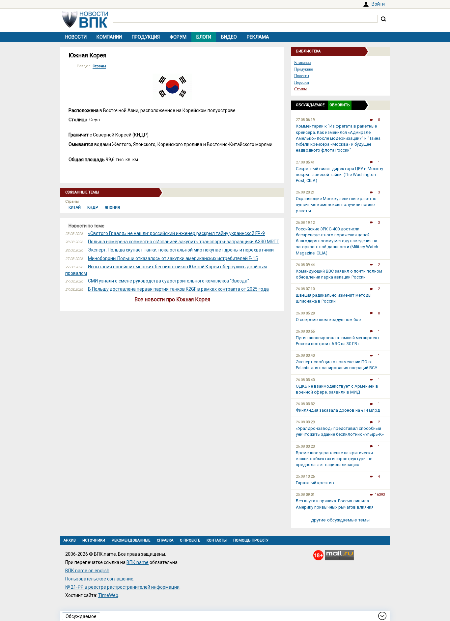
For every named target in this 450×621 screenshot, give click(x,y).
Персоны (301, 82)
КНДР (92, 207)
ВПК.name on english (87, 570)
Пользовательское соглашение (99, 578)
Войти (378, 4)
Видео (229, 37)
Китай (75, 207)
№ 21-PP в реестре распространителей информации (122, 587)
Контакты (217, 540)
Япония (112, 207)
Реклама (258, 37)
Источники (93, 540)
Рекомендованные (131, 540)
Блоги (203, 37)
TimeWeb (108, 595)
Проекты (301, 76)
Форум (178, 37)
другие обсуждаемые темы (340, 519)
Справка (165, 540)
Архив (70, 540)
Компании (109, 37)
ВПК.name (138, 562)
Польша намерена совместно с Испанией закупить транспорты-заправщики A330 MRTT (183, 241)
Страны (99, 66)
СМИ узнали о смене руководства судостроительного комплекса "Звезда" (168, 280)
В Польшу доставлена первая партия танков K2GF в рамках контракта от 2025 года (178, 289)
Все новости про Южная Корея (172, 299)
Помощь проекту (250, 540)
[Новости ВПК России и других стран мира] (85, 26)
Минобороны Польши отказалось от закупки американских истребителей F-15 (173, 258)
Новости (76, 37)
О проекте (190, 540)
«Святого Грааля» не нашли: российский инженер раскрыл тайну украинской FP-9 (176, 233)
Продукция (146, 37)
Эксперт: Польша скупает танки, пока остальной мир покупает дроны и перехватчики (181, 249)
